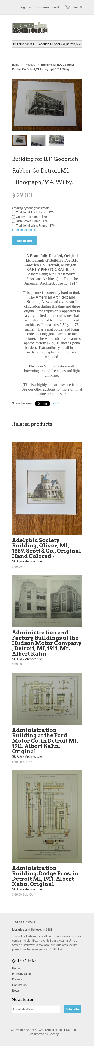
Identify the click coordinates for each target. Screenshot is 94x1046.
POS (67, 1030)
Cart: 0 (77, 7)
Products (30, 64)
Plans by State (21, 974)
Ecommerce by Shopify (43, 1034)
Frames (17, 979)
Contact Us (19, 985)
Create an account (46, 7)
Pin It (56, 403)
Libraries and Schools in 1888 (32, 929)
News (16, 990)
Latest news (23, 922)
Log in (23, 7)
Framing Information (25, 230)
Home (16, 968)
